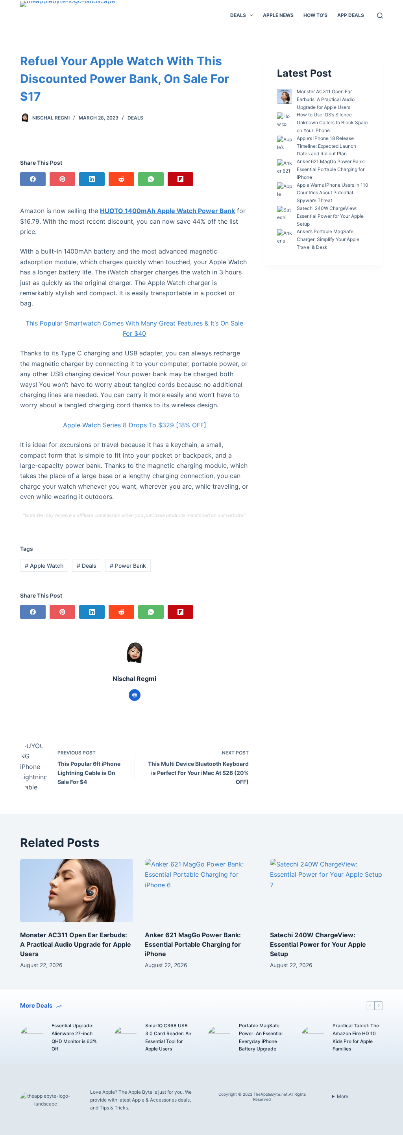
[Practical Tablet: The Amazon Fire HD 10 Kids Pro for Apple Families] (313, 1037)
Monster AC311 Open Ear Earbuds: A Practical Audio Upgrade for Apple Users (326, 99)
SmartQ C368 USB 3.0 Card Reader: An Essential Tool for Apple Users (168, 1037)
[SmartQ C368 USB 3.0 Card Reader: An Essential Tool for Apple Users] (125, 1037)
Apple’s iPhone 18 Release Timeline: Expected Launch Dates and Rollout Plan (326, 146)
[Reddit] (121, 179)
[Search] (380, 15)
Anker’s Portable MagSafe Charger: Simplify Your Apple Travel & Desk (328, 239)
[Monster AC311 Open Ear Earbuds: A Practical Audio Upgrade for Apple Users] (76, 891)
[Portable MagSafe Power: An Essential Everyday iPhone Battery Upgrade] (219, 1037)
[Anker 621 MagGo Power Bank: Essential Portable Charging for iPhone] (201, 891)
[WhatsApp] (151, 179)
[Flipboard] (180, 179)
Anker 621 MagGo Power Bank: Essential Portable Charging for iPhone (331, 169)
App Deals (350, 15)
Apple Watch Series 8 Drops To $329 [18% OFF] (134, 425)
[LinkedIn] (92, 179)
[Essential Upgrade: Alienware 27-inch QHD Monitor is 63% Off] (32, 1037)
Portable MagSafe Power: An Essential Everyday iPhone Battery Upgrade (261, 1037)
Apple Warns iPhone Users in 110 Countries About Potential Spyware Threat (332, 193)
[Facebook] (33, 179)
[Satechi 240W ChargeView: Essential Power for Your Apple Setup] (326, 891)
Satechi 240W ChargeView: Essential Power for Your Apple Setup (330, 216)
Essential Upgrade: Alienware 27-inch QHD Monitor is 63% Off (74, 1037)
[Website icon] (134, 695)
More (342, 1096)
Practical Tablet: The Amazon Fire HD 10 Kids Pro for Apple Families (356, 1037)
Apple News (278, 15)
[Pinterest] (62, 179)
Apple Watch (44, 565)
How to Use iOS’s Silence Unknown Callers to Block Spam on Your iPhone (332, 122)
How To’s (315, 15)
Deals (238, 15)
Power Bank (128, 565)
